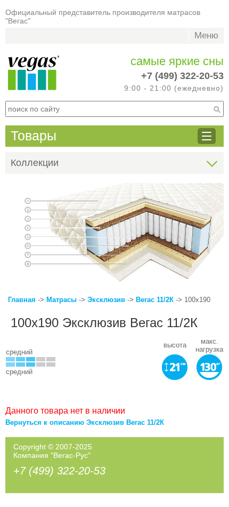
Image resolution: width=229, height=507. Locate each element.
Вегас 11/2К (155, 300)
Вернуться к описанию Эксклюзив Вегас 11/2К (84, 422)
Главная (22, 300)
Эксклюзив (107, 300)
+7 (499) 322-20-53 (182, 75)
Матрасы (61, 300)
